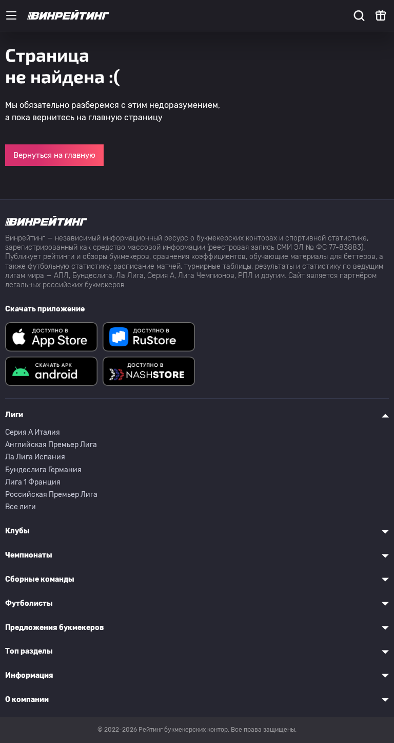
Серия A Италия (32, 432)
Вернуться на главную (54, 155)
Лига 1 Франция (33, 482)
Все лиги (20, 507)
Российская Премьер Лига (51, 494)
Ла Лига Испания (35, 457)
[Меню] (11, 15)
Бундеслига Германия (43, 470)
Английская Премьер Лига (51, 444)
